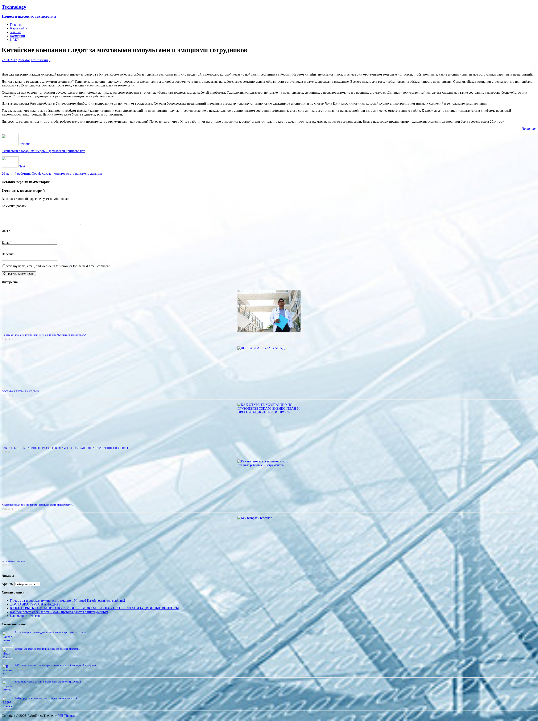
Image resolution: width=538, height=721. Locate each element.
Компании (17, 36)
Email (6, 242)
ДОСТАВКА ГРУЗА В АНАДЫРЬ (20, 391)
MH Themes (66, 715)
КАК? (14, 39)
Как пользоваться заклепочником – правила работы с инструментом (37, 504)
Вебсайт (7, 254)
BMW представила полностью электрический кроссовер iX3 (46, 698)
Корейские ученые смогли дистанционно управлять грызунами (48, 681)
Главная (15, 24)
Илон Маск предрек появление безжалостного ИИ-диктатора (47, 648)
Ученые (15, 32)
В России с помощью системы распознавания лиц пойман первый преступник (55, 665)
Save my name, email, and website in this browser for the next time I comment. (58, 266)
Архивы (7, 584)
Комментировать (14, 206)
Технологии (39, 60)
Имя (5, 231)
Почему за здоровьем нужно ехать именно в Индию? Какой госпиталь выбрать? (44, 334)
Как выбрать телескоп (13, 561)
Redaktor (24, 60)
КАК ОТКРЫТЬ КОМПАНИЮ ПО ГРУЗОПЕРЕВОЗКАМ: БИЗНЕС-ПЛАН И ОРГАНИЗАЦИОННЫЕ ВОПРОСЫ (65, 448)
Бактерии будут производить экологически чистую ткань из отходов (51, 632)
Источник (529, 128)
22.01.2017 (9, 60)
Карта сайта (18, 28)
